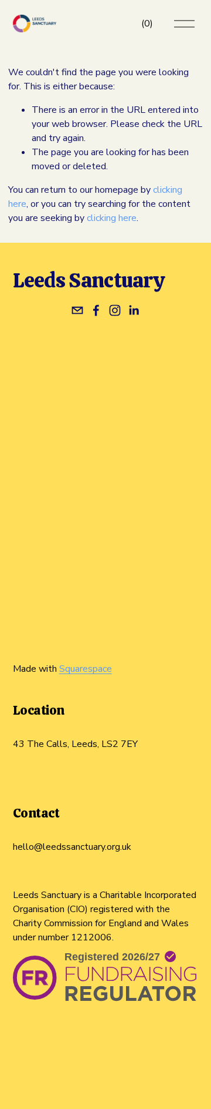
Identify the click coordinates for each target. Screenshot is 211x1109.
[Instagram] (115, 310)
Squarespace (85, 668)
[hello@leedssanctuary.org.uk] (77, 310)
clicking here (112, 218)
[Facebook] (96, 310)
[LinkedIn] (133, 310)
